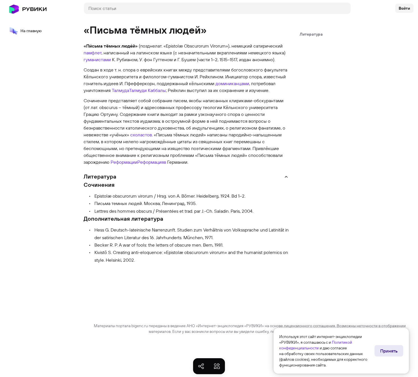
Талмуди (138, 90)
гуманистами (97, 59)
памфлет (93, 53)
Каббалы (157, 90)
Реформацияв (151, 162)
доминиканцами (232, 83)
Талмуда (120, 90)
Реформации (124, 162)
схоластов (141, 135)
